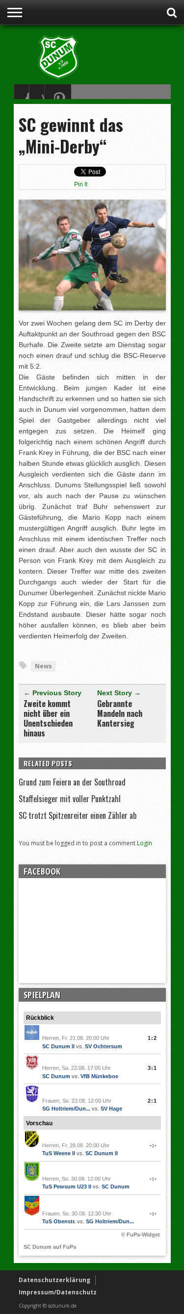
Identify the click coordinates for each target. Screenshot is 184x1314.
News (43, 666)
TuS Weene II (58, 1153)
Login (144, 843)
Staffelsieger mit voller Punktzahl (70, 799)
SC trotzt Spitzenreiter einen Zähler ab (77, 815)
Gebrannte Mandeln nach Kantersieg (119, 713)
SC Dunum (56, 1076)
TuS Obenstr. (59, 1221)
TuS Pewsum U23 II (66, 1186)
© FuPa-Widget (140, 1235)
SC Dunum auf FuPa (50, 1247)
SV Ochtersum (103, 1046)
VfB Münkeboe (99, 1076)
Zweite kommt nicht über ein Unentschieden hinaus (48, 718)
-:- (153, 1145)
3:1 (152, 1068)
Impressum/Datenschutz (58, 1292)
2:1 (152, 1101)
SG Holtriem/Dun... (66, 1109)
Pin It (80, 184)
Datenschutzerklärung (54, 1280)
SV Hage (111, 1109)
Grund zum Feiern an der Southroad (72, 782)
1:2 (152, 1038)
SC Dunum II (58, 1046)
